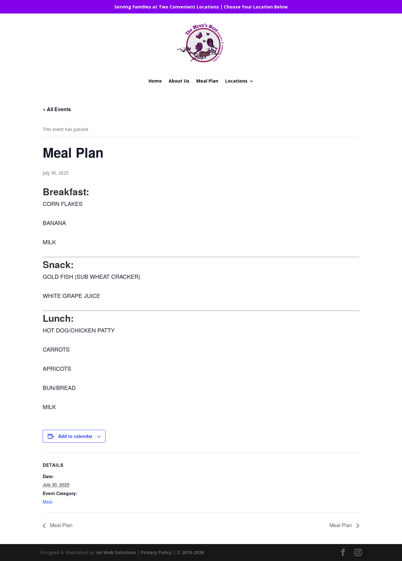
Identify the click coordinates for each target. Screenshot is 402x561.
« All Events (57, 109)
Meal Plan (207, 81)
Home (155, 81)
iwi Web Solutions (116, 552)
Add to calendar (75, 436)
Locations (236, 81)
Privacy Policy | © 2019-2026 (172, 552)
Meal (47, 502)
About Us (179, 81)
